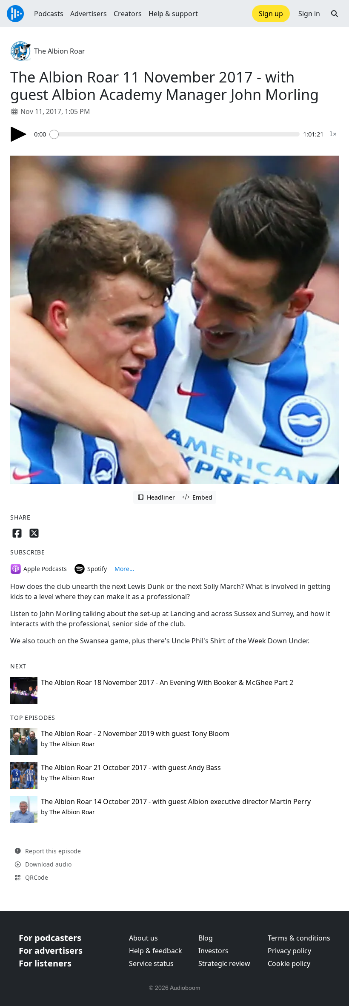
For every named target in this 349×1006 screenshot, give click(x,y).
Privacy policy (289, 950)
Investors (213, 950)
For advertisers (51, 950)
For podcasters (50, 937)
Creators (128, 13)
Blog (205, 938)
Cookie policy (289, 963)
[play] (18, 134)
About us (143, 938)
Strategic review (224, 963)
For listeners (45, 963)
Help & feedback (155, 950)
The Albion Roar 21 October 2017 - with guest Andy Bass (131, 767)
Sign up (271, 13)
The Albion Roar (59, 51)
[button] (334, 13)
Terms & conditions (299, 938)
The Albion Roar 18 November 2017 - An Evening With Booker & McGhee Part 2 (167, 682)
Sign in (309, 13)
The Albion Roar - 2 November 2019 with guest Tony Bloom (135, 733)
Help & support (173, 13)
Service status (151, 963)
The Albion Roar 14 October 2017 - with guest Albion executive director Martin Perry (176, 801)
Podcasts (48, 13)
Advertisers (88, 13)
